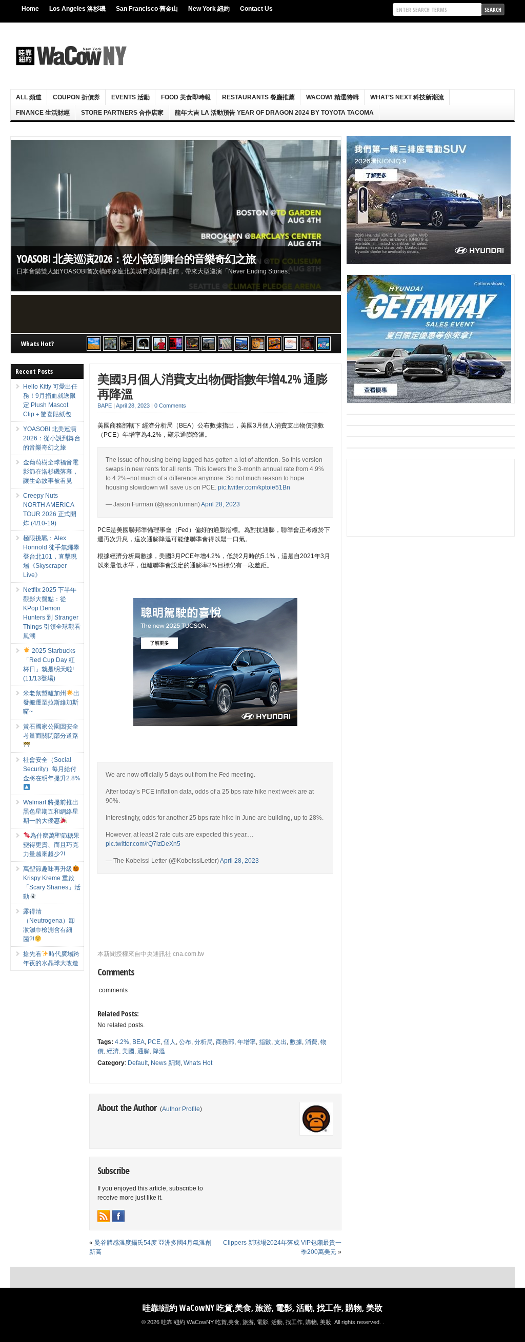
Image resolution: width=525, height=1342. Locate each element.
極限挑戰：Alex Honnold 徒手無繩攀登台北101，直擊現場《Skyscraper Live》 (51, 557)
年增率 (246, 1042)
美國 (128, 1051)
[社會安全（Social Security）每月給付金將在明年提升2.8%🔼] (225, 343)
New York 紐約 (209, 8)
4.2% (122, 1042)
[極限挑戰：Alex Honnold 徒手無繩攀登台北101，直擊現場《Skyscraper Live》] (159, 343)
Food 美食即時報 (186, 97)
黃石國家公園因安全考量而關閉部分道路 (50, 731)
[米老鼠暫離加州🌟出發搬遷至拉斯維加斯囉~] (192, 343)
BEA (138, 1042)
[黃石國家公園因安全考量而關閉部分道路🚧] (208, 343)
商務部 (225, 1042)
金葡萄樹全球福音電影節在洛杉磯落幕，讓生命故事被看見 (149, 258)
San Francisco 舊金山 (147, 8)
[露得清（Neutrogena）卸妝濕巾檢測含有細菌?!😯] (291, 343)
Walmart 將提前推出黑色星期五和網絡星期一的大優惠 (50, 811)
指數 (265, 1042)
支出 (280, 1042)
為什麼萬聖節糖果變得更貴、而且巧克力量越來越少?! (51, 845)
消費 (311, 1042)
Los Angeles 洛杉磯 (77, 8)
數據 (296, 1042)
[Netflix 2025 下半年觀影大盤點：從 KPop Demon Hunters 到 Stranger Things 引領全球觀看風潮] (176, 343)
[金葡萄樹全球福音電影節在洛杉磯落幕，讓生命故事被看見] (126, 343)
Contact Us (256, 8)
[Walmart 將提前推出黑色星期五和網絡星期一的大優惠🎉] (241, 343)
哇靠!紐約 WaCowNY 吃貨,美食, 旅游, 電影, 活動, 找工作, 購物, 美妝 (262, 1307)
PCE (154, 1042)
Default (138, 1063)
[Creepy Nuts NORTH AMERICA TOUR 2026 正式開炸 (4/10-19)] (143, 343)
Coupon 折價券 (76, 97)
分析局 (203, 1042)
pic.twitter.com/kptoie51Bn (254, 487)
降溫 (159, 1051)
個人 (170, 1042)
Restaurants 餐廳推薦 (258, 97)
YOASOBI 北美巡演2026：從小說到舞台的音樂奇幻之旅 (51, 438)
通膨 (143, 1051)
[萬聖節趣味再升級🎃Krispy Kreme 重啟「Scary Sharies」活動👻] (274, 343)
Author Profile (181, 1109)
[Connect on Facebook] (118, 1216)
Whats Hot (198, 1063)
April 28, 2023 (220, 504)
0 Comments (170, 405)
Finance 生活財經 (43, 112)
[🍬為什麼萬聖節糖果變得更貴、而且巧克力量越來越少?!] (258, 343)
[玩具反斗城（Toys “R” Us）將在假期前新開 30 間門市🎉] (323, 343)
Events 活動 (130, 97)
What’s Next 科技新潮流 (407, 97)
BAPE (104, 405)
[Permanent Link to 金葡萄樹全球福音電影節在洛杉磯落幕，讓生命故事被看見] (176, 215)
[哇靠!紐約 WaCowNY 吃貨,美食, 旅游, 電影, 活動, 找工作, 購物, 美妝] (69, 55)
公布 (185, 1042)
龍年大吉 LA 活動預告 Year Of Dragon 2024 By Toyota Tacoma (274, 112)
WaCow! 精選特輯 (332, 97)
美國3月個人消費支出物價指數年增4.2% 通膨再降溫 (212, 386)
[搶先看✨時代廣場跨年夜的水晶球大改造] (307, 343)
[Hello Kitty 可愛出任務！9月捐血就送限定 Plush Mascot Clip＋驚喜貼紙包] (94, 343)
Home (30, 8)
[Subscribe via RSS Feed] (103, 1216)
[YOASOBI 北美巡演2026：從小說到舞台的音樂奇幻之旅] (110, 343)
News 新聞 (165, 1063)
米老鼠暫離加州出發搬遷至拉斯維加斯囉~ (51, 702)
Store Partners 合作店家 (122, 112)
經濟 (113, 1051)
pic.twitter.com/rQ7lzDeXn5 (143, 843)
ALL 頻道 (29, 97)
